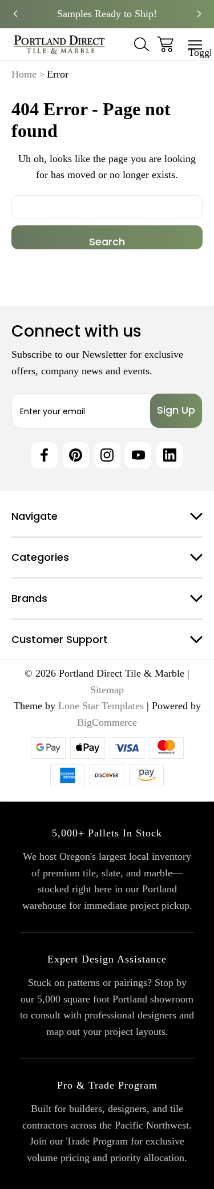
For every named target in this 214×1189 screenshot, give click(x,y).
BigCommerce (107, 722)
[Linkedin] (169, 455)
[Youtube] (138, 455)
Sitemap (107, 689)
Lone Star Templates (101, 705)
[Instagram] (107, 455)
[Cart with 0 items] (165, 44)
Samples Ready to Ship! (107, 13)
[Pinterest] (76, 455)
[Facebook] (44, 455)
